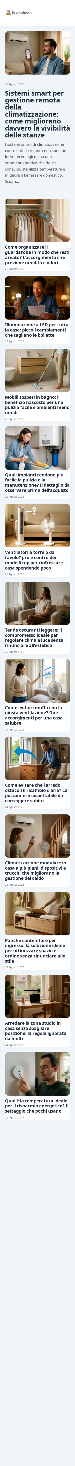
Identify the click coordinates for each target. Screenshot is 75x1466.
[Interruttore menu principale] (66, 13)
